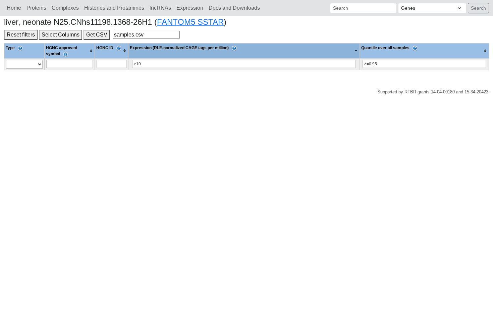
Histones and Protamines (114, 8)
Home (14, 8)
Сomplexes (65, 8)
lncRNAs (160, 8)
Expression (189, 8)
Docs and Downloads (234, 8)
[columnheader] (70, 50)
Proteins (36, 8)
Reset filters (21, 34)
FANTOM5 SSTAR (190, 21)
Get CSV (96, 34)
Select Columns (60, 34)
